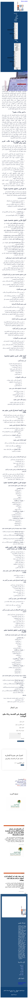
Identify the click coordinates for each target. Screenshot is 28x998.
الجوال (22, 727)
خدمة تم (14, 26)
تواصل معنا (16, 40)
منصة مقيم (14, 24)
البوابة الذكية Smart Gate (13, 36)
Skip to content (24, 1)
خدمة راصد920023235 (11, 29)
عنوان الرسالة (21, 730)
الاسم (23, 721)
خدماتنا (15, 20)
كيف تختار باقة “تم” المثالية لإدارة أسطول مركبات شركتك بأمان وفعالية (14, 878)
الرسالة (22, 738)
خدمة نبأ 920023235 (12, 32)
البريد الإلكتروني (20, 724)
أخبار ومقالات (16, 47)
